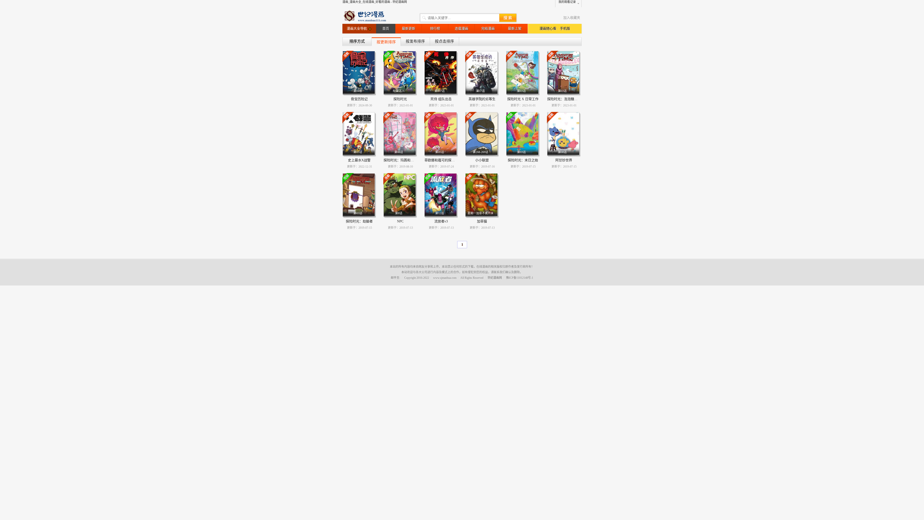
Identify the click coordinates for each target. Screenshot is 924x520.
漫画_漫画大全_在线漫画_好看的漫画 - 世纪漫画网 (374, 2)
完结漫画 (488, 28)
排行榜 (435, 28)
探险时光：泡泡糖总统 (564, 99)
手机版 (565, 28)
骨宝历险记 (359, 99)
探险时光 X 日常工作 (523, 99)
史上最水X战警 (359, 160)
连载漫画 (461, 28)
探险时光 (400, 99)
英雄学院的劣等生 (481, 99)
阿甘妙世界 (563, 160)
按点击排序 (444, 41)
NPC (400, 221)
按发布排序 (415, 41)
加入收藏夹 (571, 18)
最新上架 (514, 28)
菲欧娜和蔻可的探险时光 (443, 160)
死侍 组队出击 (441, 99)
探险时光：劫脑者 (359, 221)
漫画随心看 (547, 28)
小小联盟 (482, 160)
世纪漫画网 (495, 278)
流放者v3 (441, 221)
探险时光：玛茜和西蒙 (400, 160)
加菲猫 (482, 221)
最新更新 (408, 28)
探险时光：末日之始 (523, 160)
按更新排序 (386, 42)
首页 (385, 28)
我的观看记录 (567, 2)
